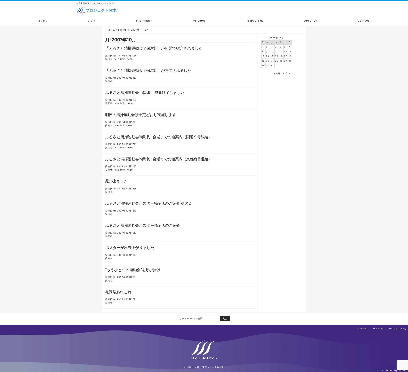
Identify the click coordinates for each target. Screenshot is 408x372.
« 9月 (277, 73)
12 (281, 51)
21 (289, 56)
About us (310, 20)
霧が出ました (116, 181)
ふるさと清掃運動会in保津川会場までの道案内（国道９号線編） (158, 137)
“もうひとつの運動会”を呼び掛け (132, 269)
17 (272, 56)
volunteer (200, 20)
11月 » (287, 73)
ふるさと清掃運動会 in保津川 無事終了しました (145, 92)
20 (285, 56)
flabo (401, 370)
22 (263, 60)
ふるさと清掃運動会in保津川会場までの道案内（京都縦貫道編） (158, 159)
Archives (362, 328)
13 (285, 51)
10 (272, 51)
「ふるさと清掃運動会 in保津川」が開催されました (148, 70)
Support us (255, 20)
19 (281, 56)
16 (267, 56)
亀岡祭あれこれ (118, 292)
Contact (363, 20)
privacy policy (397, 328)
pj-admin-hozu (123, 59)
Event (43, 20)
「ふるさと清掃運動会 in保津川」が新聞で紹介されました (153, 48)
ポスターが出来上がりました (129, 247)
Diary (91, 20)
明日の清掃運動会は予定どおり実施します (140, 114)
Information (144, 20)
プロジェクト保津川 (213, 367)
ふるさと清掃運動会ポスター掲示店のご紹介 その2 (148, 203)
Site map (378, 328)
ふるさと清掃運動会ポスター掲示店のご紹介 (142, 225)
